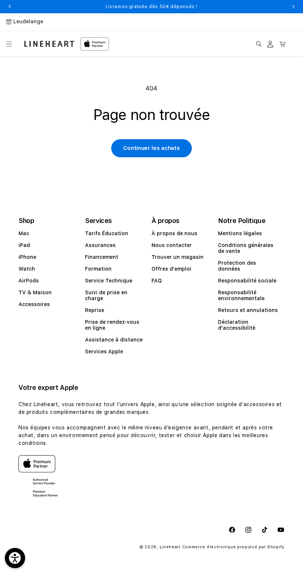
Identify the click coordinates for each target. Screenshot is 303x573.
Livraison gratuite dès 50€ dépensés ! (151, 6)
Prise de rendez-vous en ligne (112, 325)
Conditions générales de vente (245, 248)
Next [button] (293, 6)
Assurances (100, 245)
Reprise (94, 310)
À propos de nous (174, 233)
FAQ (157, 281)
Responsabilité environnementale (241, 295)
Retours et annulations (248, 310)
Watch (26, 269)
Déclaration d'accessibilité (236, 325)
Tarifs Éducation (106, 233)
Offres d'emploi (171, 269)
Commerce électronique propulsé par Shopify (233, 547)
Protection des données (237, 266)
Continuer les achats (151, 148)
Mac (23, 233)
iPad (24, 245)
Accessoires (34, 304)
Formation (98, 269)
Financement (101, 257)
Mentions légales (240, 233)
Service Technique (108, 281)
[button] (9, 44)
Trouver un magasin (178, 257)
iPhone (27, 257)
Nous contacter (172, 245)
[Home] (49, 44)
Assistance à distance (114, 340)
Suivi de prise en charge (106, 295)
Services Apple (104, 351)
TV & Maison (35, 292)
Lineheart (170, 547)
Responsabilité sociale (247, 281)
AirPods (28, 281)
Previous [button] (9, 6)
